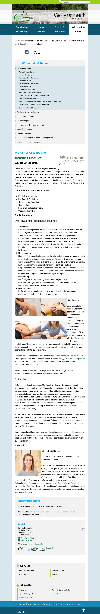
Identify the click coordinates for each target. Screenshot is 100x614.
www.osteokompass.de (75, 359)
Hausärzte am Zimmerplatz (28, 98)
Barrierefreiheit (50, 604)
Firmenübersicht (69, 41)
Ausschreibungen (24, 129)
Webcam (55, 574)
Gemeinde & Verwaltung (22, 29)
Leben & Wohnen (40, 29)
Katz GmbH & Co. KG (26, 87)
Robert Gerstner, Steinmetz (28, 78)
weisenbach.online (34, 41)
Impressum (77, 604)
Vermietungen (23, 121)
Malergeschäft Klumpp (27, 90)
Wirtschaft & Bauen (78, 29)
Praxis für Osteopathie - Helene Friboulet (34, 104)
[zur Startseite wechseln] (23, 22)
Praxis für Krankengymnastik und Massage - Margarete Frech (40, 101)
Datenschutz (65, 604)
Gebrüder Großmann (26, 81)
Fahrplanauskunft (28, 540)
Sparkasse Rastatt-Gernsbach (29, 108)
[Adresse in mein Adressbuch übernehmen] (83, 530)
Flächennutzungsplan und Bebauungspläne (35, 137)
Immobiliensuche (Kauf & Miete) (30, 125)
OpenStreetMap (27, 538)
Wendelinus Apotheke (26, 72)
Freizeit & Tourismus (59, 29)
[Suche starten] (87, 2)
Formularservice (58, 570)
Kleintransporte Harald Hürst (29, 84)
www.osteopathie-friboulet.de (32, 544)
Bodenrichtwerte (24, 133)
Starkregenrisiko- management (30, 142)
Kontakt (22, 604)
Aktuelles (22, 590)
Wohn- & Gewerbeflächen (28, 112)
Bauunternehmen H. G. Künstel (30, 92)
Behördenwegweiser (27, 570)
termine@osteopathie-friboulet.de (41, 548)
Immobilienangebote (25, 116)
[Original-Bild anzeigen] (72, 164)
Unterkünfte (56, 594)
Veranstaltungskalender (28, 594)
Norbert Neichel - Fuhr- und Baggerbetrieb (34, 95)
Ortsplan (22, 574)
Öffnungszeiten (34, 604)
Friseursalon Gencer (26, 75)
